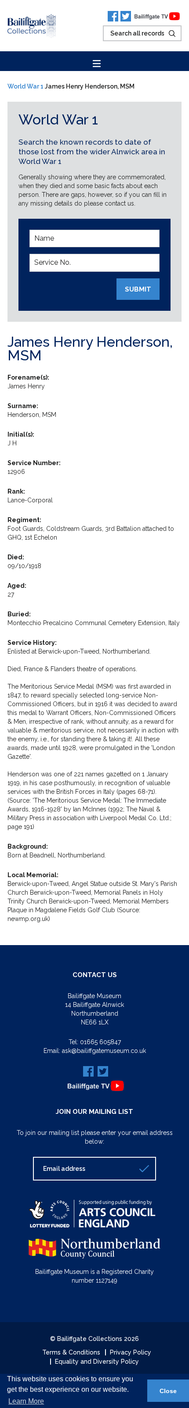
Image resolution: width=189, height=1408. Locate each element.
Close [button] (168, 1390)
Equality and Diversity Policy (97, 1361)
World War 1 (25, 86)
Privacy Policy (130, 1352)
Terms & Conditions (71, 1352)
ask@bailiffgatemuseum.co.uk (104, 1050)
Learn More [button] (26, 1401)
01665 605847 (100, 1041)
